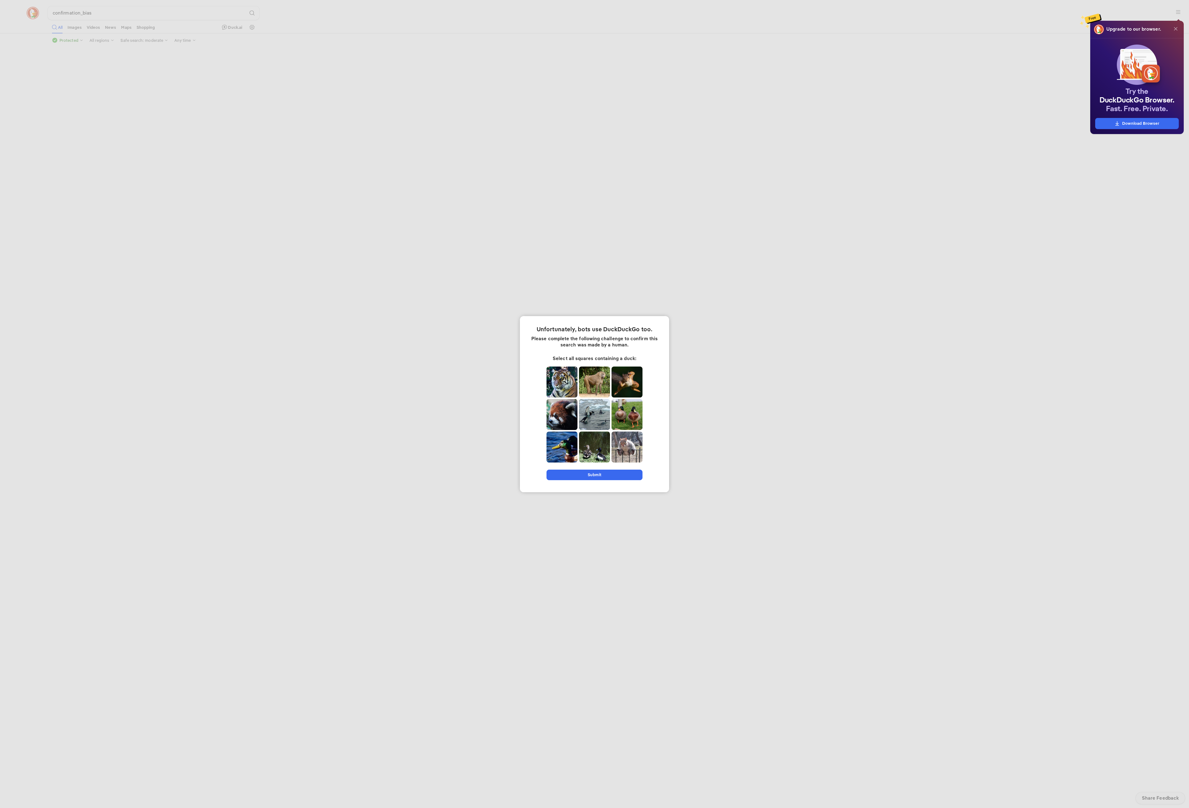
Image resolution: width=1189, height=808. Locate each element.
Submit (594, 474)
